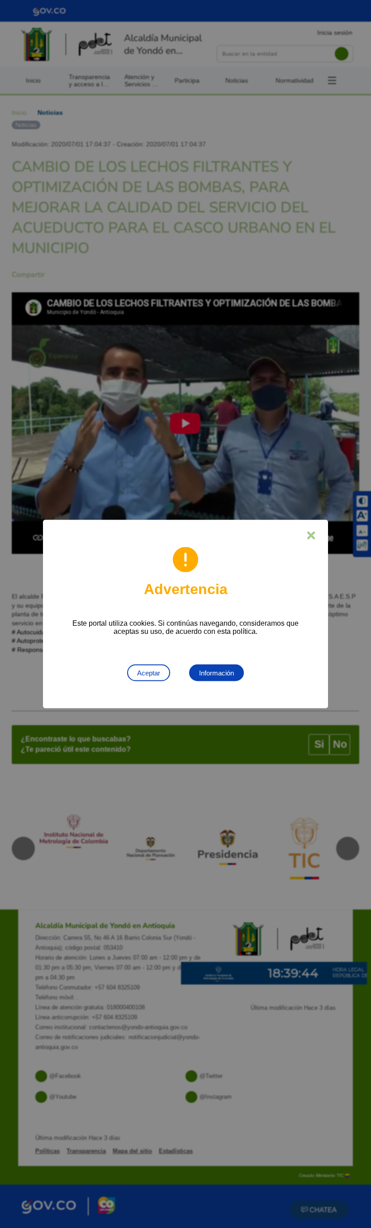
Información (216, 673)
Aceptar (148, 673)
